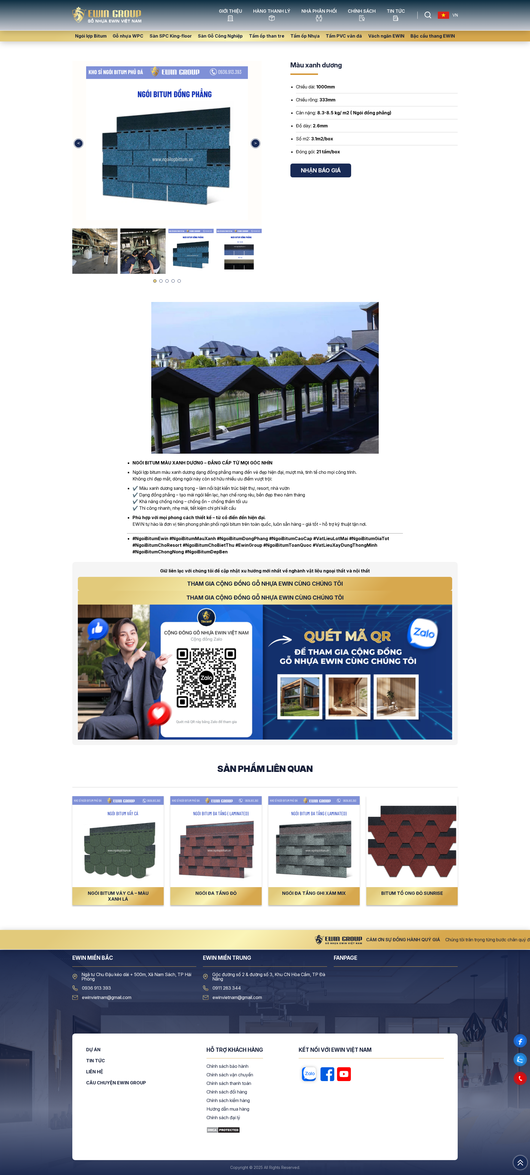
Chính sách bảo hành (227, 1066)
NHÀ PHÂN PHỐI (319, 11)
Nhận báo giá (321, 170)
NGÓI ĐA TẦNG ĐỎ (216, 893)
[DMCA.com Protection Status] (223, 1131)
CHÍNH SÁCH (362, 11)
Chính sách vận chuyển (229, 1075)
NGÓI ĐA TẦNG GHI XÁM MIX (314, 893)
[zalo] (309, 1074)
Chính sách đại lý (223, 1117)
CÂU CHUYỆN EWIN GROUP (116, 1083)
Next (255, 143)
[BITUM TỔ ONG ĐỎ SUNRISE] (412, 841)
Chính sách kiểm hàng (228, 1100)
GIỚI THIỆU (230, 11)
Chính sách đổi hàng (226, 1092)
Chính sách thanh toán (228, 1083)
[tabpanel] (191, 251)
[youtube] (344, 1074)
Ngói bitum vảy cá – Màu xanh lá (118, 896)
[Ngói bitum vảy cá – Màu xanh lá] (118, 841)
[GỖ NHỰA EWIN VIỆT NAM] (106, 21)
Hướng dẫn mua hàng (227, 1109)
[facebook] (327, 1074)
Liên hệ (94, 1071)
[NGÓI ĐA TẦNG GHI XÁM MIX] (314, 841)
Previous (78, 143)
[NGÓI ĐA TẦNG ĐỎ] (216, 841)
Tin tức (396, 11)
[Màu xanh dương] (167, 143)
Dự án (93, 1049)
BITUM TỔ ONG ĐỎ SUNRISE (412, 893)
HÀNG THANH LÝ (271, 11)
